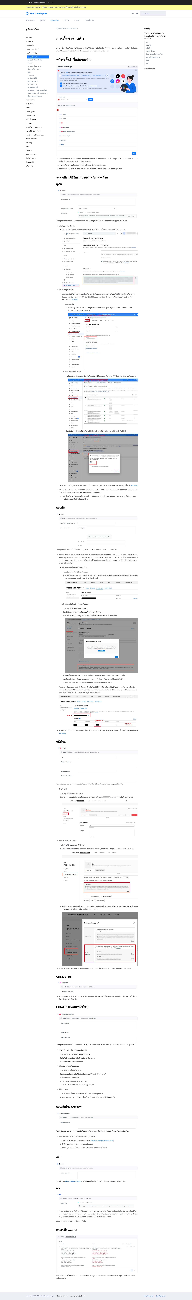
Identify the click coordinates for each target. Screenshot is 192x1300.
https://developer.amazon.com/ (102, 1141)
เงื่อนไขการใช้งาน (62, 1296)
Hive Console (148, 1296)
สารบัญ (147, 29)
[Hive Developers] (27, 13)
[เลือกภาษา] (137, 13)
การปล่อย (77, 20)
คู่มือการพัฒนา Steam (73, 1181)
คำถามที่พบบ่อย (89, 20)
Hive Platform (160, 1296)
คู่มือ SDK (43, 20)
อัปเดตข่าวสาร (30, 20)
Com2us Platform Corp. (46, 1296)
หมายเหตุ (75, 300)
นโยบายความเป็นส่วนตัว (77, 1296)
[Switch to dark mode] (133, 13)
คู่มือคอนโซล (55, 20)
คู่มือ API (66, 20)
